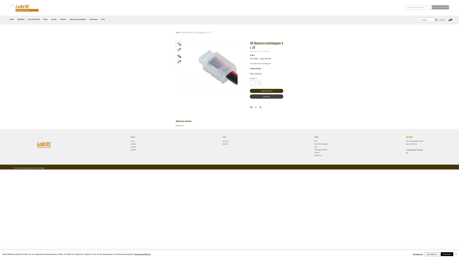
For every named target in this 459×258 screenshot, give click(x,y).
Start (178, 32)
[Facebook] (407, 153)
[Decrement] (251, 83)
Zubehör (133, 147)
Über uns (226, 141)
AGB (315, 147)
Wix (43, 168)
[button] (450, 20)
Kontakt (225, 144)
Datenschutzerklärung (142, 254)
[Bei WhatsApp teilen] (255, 107)
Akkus (133, 141)
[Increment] (258, 83)
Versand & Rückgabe (321, 144)
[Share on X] (260, 107)
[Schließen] (456, 254)
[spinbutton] (255, 83)
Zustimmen (447, 254)
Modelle (133, 144)
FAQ (315, 141)
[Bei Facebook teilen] (251, 107)
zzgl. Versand (265, 58)
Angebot (133, 150)
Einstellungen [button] (418, 254)
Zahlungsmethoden (320, 150)
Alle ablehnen (432, 254)
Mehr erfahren (256, 73)
